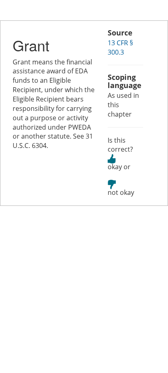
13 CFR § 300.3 (120, 47)
